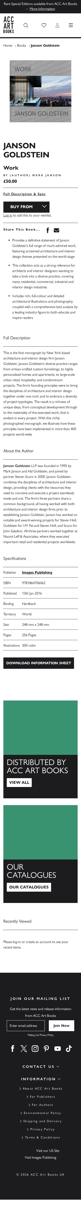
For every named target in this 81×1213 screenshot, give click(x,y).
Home (7, 45)
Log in (7, 215)
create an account (38, 942)
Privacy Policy (42, 1129)
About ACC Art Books (42, 1088)
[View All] (40, 749)
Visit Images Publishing (40, 1157)
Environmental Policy (42, 1113)
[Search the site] (26, 25)
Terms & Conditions (42, 1137)
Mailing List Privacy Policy (41, 1035)
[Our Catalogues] (40, 854)
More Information (42, 9)
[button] (44, 25)
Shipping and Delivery (42, 1121)
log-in (17, 942)
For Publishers (42, 1097)
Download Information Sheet (38, 663)
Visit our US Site (47, 1150)
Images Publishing (37, 572)
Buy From (21, 206)
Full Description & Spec (24, 194)
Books (21, 45)
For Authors (42, 1105)
